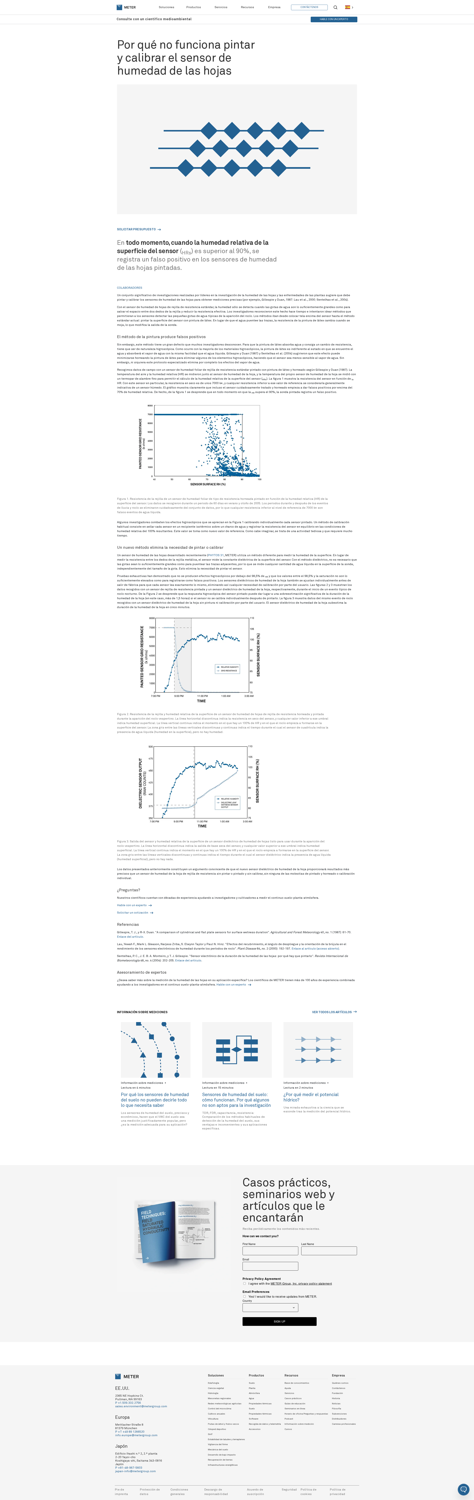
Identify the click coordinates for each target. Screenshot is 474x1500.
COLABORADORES (129, 287)
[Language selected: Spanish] (349, 7)
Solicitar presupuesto (136, 229)
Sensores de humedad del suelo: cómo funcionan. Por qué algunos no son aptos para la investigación (236, 1100)
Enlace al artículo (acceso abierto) (315, 948)
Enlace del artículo (130, 936)
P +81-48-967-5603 (128, 1467)
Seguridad (289, 1489)
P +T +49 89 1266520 (129, 1431)
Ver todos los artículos (332, 1012)
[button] (464, 1490)
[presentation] (126, 7)
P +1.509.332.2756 (128, 1402)
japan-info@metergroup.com (135, 1471)
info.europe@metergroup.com (136, 1435)
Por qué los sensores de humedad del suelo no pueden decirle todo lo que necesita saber (155, 1100)
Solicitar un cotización (133, 912)
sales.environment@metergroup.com (141, 1406)
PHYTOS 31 (216, 555)
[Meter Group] (126, 7)
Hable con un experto (132, 905)
